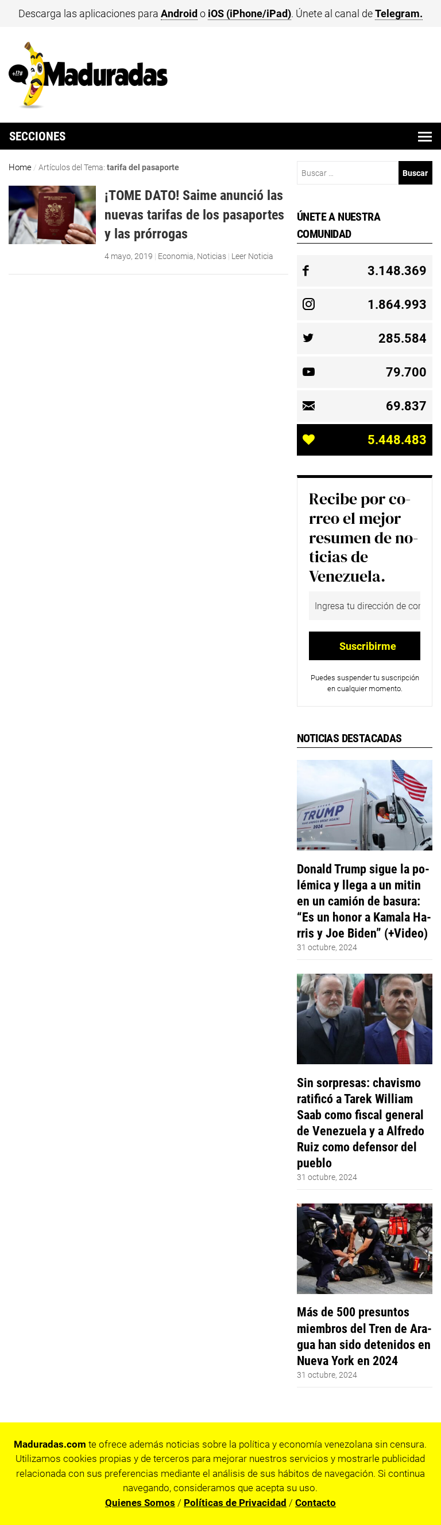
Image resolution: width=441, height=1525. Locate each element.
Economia (176, 256)
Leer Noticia (252, 256)
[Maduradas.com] (88, 105)
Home (20, 167)
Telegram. (399, 13)
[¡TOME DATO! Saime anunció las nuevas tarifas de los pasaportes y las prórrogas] (52, 241)
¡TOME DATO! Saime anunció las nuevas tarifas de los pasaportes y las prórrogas (194, 214)
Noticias (211, 256)
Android (179, 13)
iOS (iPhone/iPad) (249, 13)
